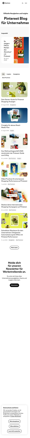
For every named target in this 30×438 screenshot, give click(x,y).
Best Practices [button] (6, 77)
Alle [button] (3, 74)
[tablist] (14, 50)
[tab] (6, 50)
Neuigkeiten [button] (16, 74)
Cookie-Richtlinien (15, 416)
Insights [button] (9, 74)
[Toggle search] (22, 3)
